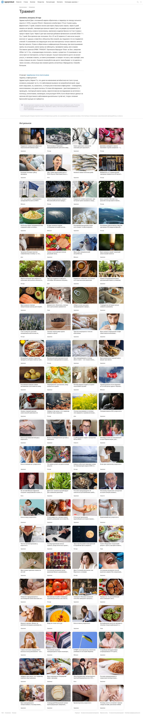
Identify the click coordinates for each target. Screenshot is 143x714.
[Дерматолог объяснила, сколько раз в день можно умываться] (58, 299)
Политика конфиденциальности (132, 712)
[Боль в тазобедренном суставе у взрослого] (58, 432)
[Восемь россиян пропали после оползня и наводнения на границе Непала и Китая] (58, 352)
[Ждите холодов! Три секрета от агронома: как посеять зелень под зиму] (31, 272)
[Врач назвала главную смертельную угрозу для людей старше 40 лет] (31, 299)
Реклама (14, 712)
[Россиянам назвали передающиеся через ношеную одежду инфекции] (58, 644)
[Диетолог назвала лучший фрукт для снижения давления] (58, 485)
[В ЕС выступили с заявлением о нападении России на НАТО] (31, 193)
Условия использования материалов (90, 712)
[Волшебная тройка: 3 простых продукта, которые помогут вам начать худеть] (31, 352)
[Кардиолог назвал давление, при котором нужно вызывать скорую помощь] (84, 193)
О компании (8, 712)
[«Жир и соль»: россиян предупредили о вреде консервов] (84, 299)
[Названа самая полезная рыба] (84, 166)
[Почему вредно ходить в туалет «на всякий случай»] (84, 379)
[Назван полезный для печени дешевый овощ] (58, 246)
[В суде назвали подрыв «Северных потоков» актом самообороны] (58, 219)
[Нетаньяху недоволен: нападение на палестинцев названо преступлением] (111, 485)
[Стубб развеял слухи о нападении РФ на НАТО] (84, 432)
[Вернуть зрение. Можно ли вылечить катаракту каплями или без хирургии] (31, 617)
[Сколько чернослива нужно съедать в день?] (58, 326)
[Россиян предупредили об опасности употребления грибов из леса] (84, 485)
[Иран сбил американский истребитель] (84, 246)
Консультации (23, 7)
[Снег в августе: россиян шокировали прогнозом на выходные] (31, 326)
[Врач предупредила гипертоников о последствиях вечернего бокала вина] (31, 697)
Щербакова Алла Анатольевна (38, 75)
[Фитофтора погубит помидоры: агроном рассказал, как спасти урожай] (58, 591)
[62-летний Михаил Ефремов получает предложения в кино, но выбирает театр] (31, 485)
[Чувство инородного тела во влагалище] (84, 326)
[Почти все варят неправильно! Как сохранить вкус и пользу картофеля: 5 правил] (31, 219)
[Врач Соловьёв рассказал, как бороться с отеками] (84, 564)
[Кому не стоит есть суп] (58, 617)
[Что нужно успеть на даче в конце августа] (58, 458)
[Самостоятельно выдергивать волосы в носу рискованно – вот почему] (31, 644)
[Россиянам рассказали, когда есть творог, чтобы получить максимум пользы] (84, 219)
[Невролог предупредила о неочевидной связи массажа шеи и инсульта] (31, 591)
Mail (3, 712)
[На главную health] (9, 2)
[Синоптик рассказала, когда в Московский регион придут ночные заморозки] (58, 193)
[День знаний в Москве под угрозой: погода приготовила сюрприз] (111, 193)
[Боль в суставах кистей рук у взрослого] (31, 432)
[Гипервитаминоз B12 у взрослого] (111, 405)
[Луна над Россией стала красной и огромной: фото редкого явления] (84, 538)
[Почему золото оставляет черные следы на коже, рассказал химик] (111, 697)
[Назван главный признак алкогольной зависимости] (31, 405)
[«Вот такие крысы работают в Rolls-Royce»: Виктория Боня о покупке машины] (58, 166)
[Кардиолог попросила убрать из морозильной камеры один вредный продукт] (31, 140)
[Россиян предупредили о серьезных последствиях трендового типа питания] (111, 670)
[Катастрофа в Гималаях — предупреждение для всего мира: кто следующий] (58, 140)
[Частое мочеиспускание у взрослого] (31, 538)
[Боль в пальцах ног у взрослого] (31, 458)
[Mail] (2, 2)
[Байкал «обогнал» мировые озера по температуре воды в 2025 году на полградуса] (84, 458)
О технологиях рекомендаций (116, 712)
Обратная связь (104, 712)
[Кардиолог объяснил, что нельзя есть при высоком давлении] (84, 272)
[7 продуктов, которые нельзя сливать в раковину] (111, 299)
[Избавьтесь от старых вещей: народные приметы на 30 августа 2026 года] (111, 166)
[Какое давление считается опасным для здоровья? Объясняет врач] (84, 140)
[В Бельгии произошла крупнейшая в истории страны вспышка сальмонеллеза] (84, 511)
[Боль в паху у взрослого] (31, 511)
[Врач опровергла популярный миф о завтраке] (58, 670)
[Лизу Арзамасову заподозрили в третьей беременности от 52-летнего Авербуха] (84, 670)
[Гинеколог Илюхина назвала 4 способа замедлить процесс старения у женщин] (84, 591)
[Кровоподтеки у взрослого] (84, 697)
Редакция (77, 712)
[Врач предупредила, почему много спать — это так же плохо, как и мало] (84, 352)
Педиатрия (32, 7)
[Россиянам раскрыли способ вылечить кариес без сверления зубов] (111, 564)
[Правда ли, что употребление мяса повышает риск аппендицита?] (111, 591)
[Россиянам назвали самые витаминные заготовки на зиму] (31, 379)
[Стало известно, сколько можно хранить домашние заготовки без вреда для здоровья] (58, 511)
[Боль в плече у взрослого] (84, 617)
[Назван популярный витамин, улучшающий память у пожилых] (111, 272)
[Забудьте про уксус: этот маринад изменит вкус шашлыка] (58, 405)
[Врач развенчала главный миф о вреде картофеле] (111, 352)
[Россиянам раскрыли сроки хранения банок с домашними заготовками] (58, 564)
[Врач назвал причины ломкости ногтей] (31, 564)
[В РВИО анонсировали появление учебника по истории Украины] (84, 644)
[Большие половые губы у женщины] (31, 166)
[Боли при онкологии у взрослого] (111, 458)
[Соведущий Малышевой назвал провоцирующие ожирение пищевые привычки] (58, 697)
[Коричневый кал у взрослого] (111, 511)
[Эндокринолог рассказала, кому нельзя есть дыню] (58, 379)
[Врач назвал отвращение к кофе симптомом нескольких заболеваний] (111, 326)
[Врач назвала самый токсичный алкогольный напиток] (111, 246)
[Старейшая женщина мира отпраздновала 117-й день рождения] (111, 644)
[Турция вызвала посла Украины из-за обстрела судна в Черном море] (111, 379)
